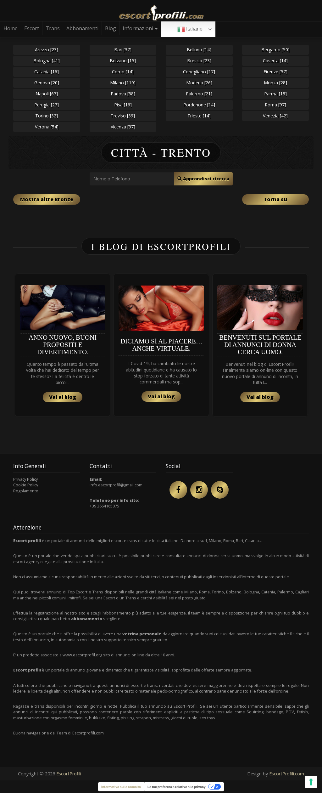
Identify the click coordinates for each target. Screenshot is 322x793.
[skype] (220, 490)
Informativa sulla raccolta (121, 787)
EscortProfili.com (286, 774)
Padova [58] (123, 94)
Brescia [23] (199, 61)
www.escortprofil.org (82, 655)
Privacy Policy (25, 479)
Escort (31, 28)
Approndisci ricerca (205, 179)
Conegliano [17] (199, 72)
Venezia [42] (275, 116)
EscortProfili (68, 774)
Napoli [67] (47, 94)
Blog (110, 28)
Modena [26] (199, 83)
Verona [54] (46, 127)
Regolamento (25, 491)
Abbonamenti (82, 28)
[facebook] (178, 490)
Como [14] (123, 72)
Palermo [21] (199, 94)
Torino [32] (46, 116)
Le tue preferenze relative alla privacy (176, 787)
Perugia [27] (46, 105)
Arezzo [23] (46, 50)
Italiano (194, 28)
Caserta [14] (275, 61)
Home (10, 28)
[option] (62, 345)
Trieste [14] (199, 116)
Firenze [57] (275, 72)
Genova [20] (46, 83)
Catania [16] (46, 72)
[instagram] (199, 490)
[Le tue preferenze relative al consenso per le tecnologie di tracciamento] (311, 782)
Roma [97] (275, 105)
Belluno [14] (199, 50)
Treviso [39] (123, 116)
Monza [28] (275, 83)
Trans (53, 28)
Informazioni (138, 28)
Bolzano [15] (123, 61)
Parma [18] (275, 94)
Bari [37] (122, 50)
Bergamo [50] (275, 50)
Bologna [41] (46, 61)
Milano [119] (123, 83)
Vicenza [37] (123, 127)
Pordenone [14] (199, 105)
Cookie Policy (25, 485)
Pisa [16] (123, 105)
